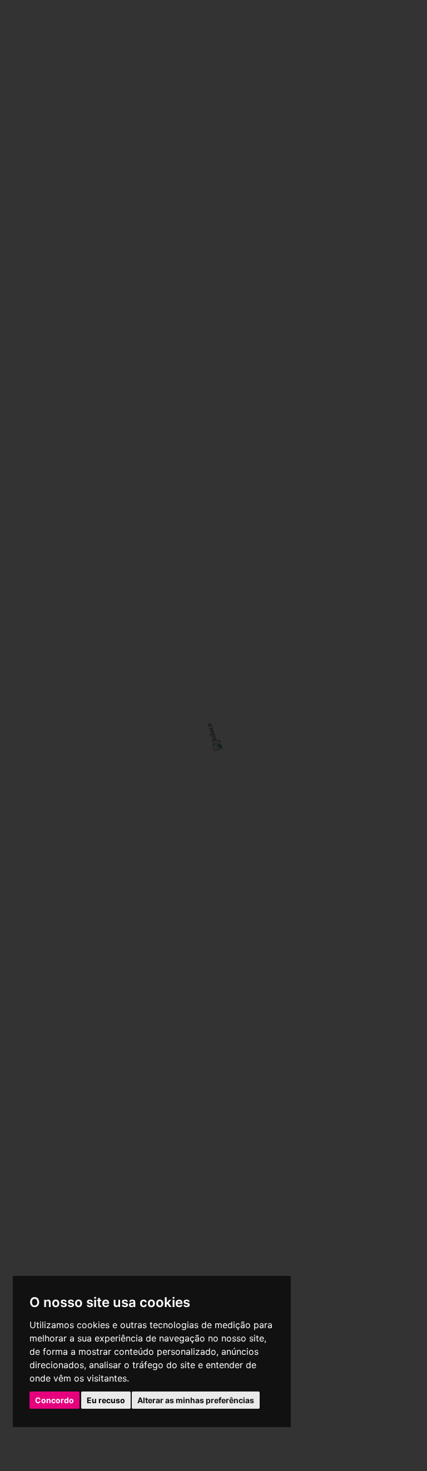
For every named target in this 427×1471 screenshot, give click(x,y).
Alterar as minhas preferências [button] (195, 1400)
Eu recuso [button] (106, 1400)
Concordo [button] (54, 1400)
